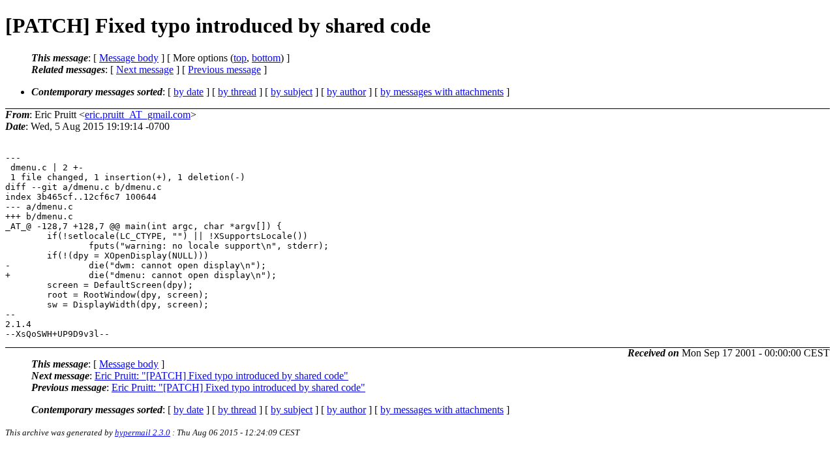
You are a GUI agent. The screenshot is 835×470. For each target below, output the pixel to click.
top (240, 57)
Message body (129, 57)
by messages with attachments (442, 91)
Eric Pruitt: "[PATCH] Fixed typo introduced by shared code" (221, 375)
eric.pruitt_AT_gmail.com (137, 114)
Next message (145, 69)
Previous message (224, 69)
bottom (266, 57)
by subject (291, 91)
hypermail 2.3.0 (142, 432)
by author (346, 91)
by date (189, 91)
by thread (237, 91)
